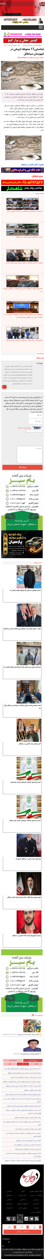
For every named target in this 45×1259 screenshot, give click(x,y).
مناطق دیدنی (36, 1212)
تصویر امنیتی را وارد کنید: (24, 428)
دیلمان (9, 1199)
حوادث (36, 1208)
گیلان (23, 1191)
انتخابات (9, 1208)
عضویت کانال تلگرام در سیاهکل (32, 164)
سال (10, 1064)
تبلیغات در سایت (36, 1195)
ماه (23, 1064)
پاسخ (4, 387)
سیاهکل (9, 1195)
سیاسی (9, 1191)
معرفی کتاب (22, 1208)
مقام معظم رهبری (36, 1191)
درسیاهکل (34, 105)
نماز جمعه (22, 1195)
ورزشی (36, 1199)
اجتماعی (36, 1203)
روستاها (9, 1203)
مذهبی (22, 1199)
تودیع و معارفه (22, 1203)
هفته (36, 1064)
